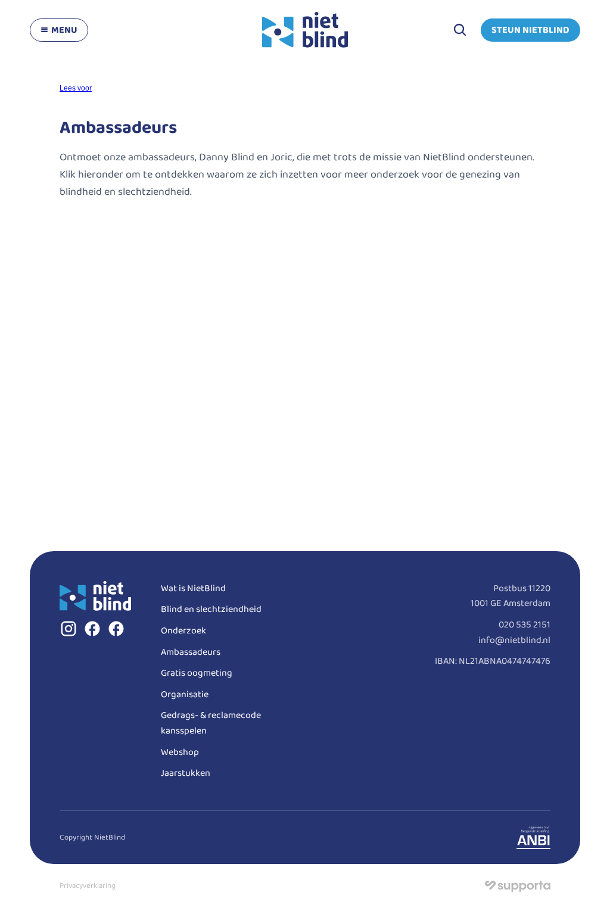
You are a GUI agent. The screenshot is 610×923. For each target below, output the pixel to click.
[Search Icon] (460, 30)
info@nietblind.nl (514, 640)
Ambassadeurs (190, 652)
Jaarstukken (185, 773)
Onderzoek (183, 630)
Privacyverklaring (88, 886)
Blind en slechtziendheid (211, 609)
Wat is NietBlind (193, 588)
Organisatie (184, 694)
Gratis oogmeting (196, 673)
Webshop (180, 752)
